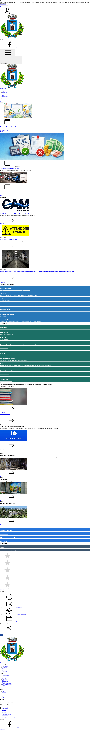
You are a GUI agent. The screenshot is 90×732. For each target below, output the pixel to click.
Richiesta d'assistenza (5, 712)
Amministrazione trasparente (6, 714)
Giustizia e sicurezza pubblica (6, 683)
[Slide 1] (1, 102)
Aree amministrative (5, 667)
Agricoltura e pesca (5, 687)
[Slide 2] (2, 102)
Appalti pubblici (4, 678)
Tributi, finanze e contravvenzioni (7, 684)
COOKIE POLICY (3, 4)
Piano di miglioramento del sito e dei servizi (8, 717)
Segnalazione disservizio (6, 711)
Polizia (1, 195)
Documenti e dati (4, 671)
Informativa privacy (5, 715)
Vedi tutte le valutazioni (3, 589)
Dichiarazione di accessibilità (6, 716)
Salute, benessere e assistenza (6, 686)
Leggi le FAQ (4, 710)
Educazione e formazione (6, 682)
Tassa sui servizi (2, 132)
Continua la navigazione (4, 5)
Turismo (3, 680)
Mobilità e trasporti (5, 681)
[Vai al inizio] (0, 633)
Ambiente (3, 685)
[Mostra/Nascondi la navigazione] (7, 52)
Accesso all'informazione (4, 130)
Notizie (3, 691)
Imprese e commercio (5, 677)
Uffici (3, 668)
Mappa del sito (2, 729)
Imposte (1, 131)
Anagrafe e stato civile (5, 675)
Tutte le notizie (2, 282)
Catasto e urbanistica (5, 679)
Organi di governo (5, 666)
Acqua (3, 94)
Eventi (3, 697)
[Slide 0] (0, 102)
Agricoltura (4, 95)
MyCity (2, 730)
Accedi (1, 101)
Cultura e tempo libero (5, 676)
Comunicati (4, 692)
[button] (3, 90)
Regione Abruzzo (3, 6)
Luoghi (3, 696)
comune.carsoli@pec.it (5, 707)
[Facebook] (2, 99)
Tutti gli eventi (2, 451)
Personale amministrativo (6, 670)
